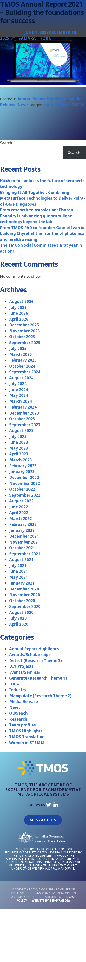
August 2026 (21, 301)
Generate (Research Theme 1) (38, 678)
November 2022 (24, 483)
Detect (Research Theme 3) (35, 660)
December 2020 (24, 589)
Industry (17, 689)
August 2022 (21, 501)
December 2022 (24, 477)
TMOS (78, 104)
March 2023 (20, 460)
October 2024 (22, 366)
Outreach (18, 713)
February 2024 (23, 407)
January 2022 (22, 530)
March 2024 (20, 401)
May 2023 (18, 448)
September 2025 (24, 342)
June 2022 (18, 507)
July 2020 (18, 618)
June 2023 (18, 442)
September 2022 (24, 495)
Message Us (43, 820)
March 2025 (20, 354)
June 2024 (18, 389)
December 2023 (24, 413)
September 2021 (24, 553)
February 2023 (23, 465)
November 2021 (24, 542)
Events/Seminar (24, 672)
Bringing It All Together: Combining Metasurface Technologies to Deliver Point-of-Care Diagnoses (42, 198)
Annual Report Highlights (42, 98)
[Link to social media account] (48, 805)
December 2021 (24, 536)
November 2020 (24, 594)
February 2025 (23, 360)
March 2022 (20, 518)
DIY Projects (21, 666)
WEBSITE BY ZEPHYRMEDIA (51, 900)
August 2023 (21, 430)
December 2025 (24, 325)
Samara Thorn (35, 38)
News (23, 104)
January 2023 (22, 471)
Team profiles (22, 725)
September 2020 (24, 606)
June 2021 (18, 571)
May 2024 (18, 395)
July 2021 (18, 565)
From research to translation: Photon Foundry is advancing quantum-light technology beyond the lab (36, 215)
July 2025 (18, 348)
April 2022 (18, 512)
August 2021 (21, 559)
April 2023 (18, 454)
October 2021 (22, 547)
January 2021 (22, 583)
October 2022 (22, 489)
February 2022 (23, 524)
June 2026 (18, 313)
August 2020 (21, 612)
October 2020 (22, 600)
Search (6, 142)
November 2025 (24, 331)
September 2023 (24, 424)
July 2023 (18, 436)
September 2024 (24, 371)
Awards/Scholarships (29, 654)
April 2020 (18, 624)
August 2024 (21, 377)
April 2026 (18, 319)
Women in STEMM (26, 742)
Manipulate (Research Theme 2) (40, 695)
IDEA (14, 684)
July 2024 (18, 383)
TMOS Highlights (26, 731)
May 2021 (18, 577)
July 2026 (18, 307)
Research (18, 719)
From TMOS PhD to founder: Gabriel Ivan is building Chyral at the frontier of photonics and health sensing (42, 233)
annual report (56, 104)
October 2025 (22, 336)
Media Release (23, 701)
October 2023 (22, 418)
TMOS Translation (27, 736)
